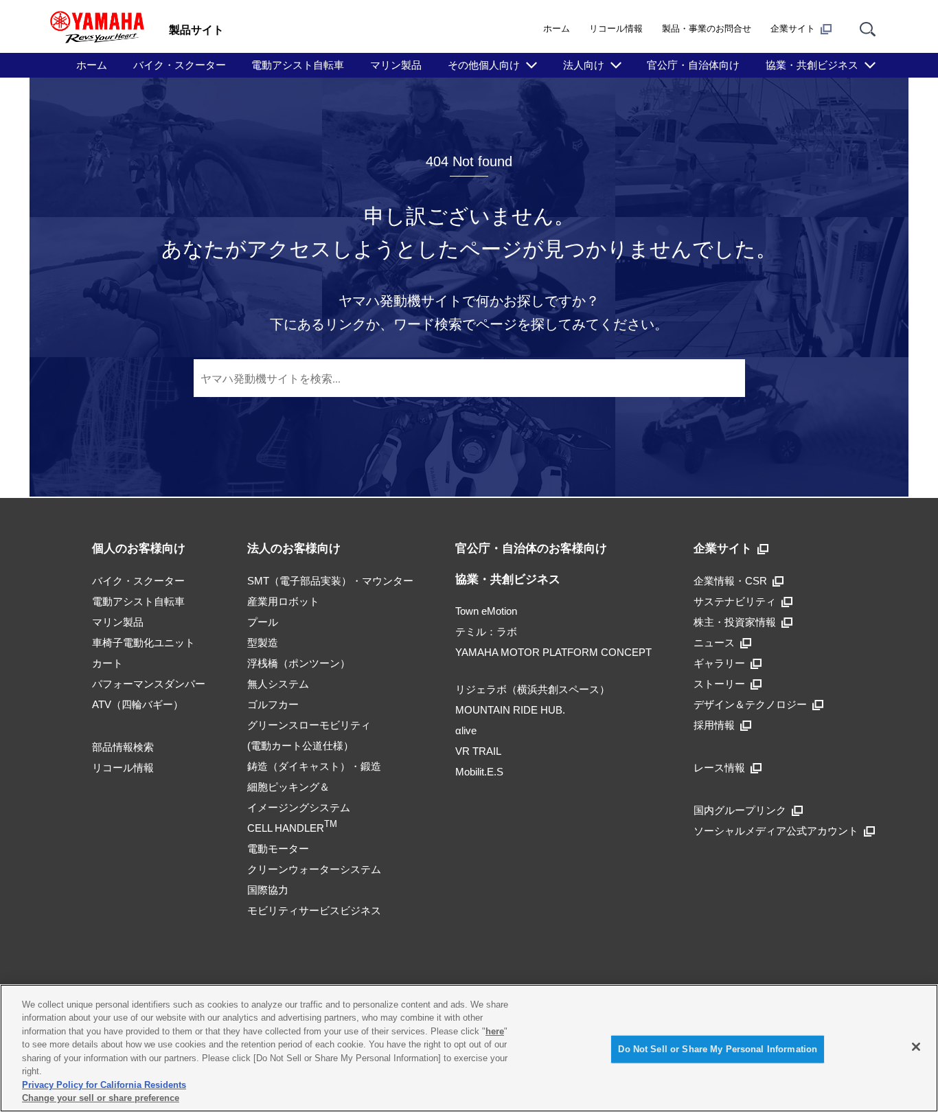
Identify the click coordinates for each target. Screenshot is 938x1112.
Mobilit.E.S (479, 772)
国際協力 (267, 890)
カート (107, 663)
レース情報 (719, 767)
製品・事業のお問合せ (706, 28)
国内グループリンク (740, 810)
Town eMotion (486, 611)
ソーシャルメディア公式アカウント (776, 831)
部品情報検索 (123, 747)
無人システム (278, 684)
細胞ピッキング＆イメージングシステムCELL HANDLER (298, 807)
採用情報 (714, 725)
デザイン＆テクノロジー (750, 704)
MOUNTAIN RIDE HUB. (510, 710)
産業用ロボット (283, 601)
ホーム (556, 28)
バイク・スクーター (179, 65)
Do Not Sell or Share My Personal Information (717, 1049)
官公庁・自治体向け (693, 65)
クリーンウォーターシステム (314, 869)
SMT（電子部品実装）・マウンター (330, 581)
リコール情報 (616, 28)
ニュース (714, 642)
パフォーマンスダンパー (148, 684)
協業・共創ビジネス (507, 579)
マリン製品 (396, 65)
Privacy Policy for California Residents (104, 1085)
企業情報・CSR (730, 581)
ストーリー (719, 684)
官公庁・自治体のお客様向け (531, 548)
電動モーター (278, 848)
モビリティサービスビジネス (314, 910)
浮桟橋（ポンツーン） (298, 663)
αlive (466, 730)
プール (262, 622)
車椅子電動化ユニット (143, 642)
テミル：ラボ (486, 631)
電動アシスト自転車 (297, 65)
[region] (469, 1048)
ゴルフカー (273, 704)
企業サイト (792, 28)
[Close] (916, 1047)
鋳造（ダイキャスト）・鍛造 (314, 766)
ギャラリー (719, 663)
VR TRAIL (478, 751)
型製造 (262, 642)
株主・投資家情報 (735, 622)
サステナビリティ (735, 601)
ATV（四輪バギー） (137, 704)
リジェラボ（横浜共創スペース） (532, 689)
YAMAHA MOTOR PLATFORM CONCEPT (553, 652)
